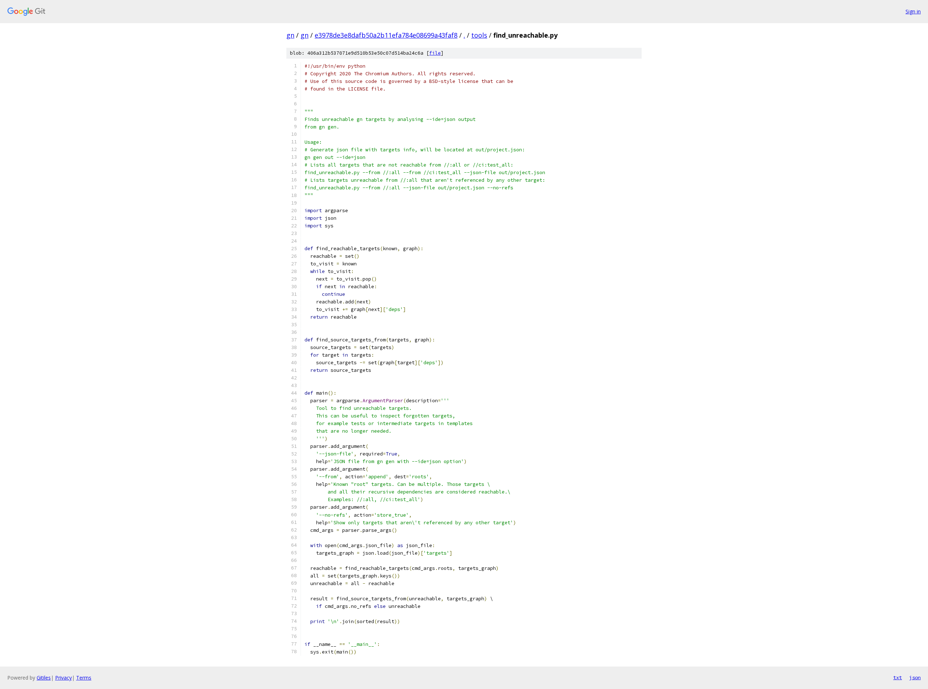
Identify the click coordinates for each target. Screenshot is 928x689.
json (915, 677)
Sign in (913, 11)
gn (290, 35)
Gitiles (44, 677)
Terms (83, 677)
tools (479, 35)
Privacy (63, 677)
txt (897, 677)
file (435, 53)
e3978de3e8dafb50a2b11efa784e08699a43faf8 (386, 35)
